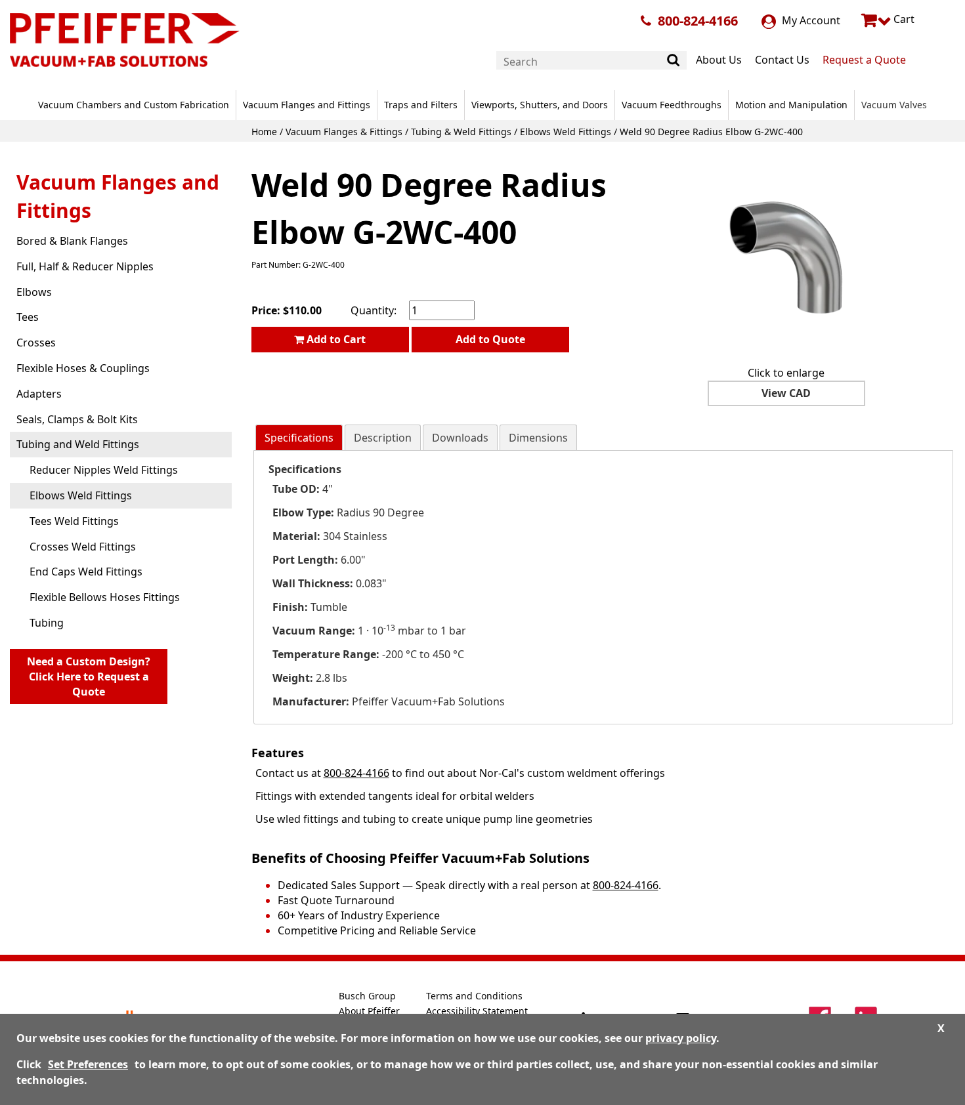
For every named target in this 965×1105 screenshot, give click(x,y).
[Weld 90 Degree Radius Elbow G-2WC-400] (786, 256)
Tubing (47, 622)
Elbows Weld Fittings (565, 131)
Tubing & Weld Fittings (461, 131)
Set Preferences (88, 1064)
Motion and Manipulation (791, 104)
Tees (27, 317)
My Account (809, 20)
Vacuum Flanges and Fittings (306, 104)
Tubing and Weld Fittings (77, 444)
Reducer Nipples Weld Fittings (104, 470)
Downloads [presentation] (460, 437)
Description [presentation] (383, 437)
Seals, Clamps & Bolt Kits (77, 419)
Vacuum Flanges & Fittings (344, 131)
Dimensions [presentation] (538, 437)
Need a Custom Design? (88, 676)
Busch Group (367, 996)
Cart (902, 19)
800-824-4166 (698, 21)
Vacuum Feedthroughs (671, 104)
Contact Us (782, 59)
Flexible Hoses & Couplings (83, 368)
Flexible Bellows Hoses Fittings (105, 597)
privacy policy (680, 1038)
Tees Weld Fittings (74, 521)
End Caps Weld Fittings (86, 571)
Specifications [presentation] (299, 437)
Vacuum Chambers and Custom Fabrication (133, 104)
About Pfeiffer (369, 1011)
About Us (719, 59)
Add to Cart (335, 339)
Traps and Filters (421, 104)
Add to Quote (490, 339)
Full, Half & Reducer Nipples (85, 266)
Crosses (36, 342)
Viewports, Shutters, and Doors (539, 104)
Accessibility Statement (477, 1011)
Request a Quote (864, 59)
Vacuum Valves (894, 104)
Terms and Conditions (474, 996)
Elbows (34, 292)
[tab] (299, 438)
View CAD (786, 393)
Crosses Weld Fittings (83, 546)
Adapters (39, 393)
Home (264, 131)
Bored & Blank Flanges (72, 241)
